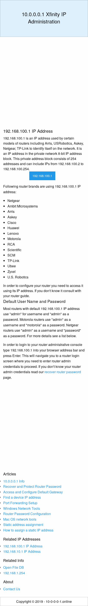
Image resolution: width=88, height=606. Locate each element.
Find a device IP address (22, 497)
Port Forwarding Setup (20, 502)
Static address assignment (23, 524)
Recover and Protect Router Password (32, 486)
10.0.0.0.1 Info (14, 481)
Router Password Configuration (27, 513)
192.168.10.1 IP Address (22, 551)
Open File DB (13, 567)
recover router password (62, 371)
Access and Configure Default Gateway (33, 491)
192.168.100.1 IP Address (23, 546)
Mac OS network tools (19, 519)
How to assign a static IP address (28, 530)
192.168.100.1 (42, 175)
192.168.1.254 (14, 572)
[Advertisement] (44, 84)
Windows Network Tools (21, 508)
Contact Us (11, 588)
